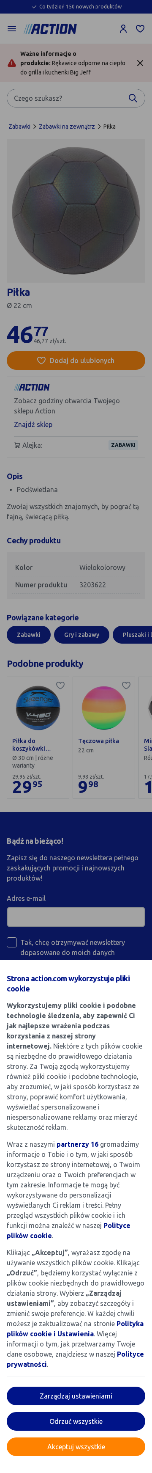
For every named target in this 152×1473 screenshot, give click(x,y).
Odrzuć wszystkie (76, 1421)
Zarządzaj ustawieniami (76, 1396)
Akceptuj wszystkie (76, 1447)
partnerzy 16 (77, 1144)
